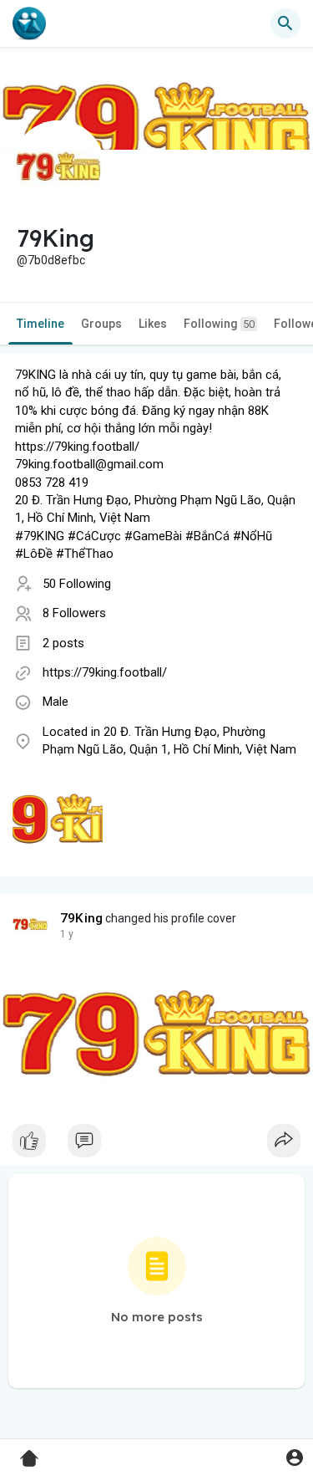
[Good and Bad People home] (29, 23)
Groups (101, 323)
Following (219, 323)
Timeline (40, 323)
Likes (153, 323)
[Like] (156, 1145)
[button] (294, 1457)
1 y (66, 934)
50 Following (77, 583)
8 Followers (74, 613)
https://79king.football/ (105, 672)
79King (81, 918)
